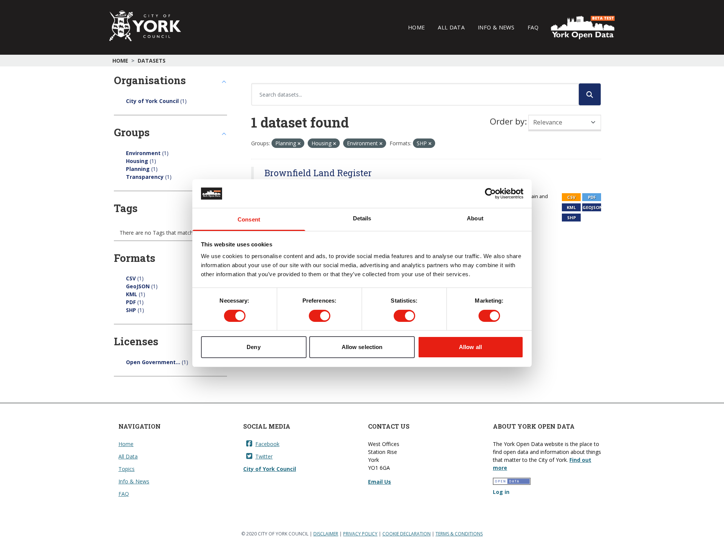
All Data (451, 27)
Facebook (267, 444)
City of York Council (269, 468)
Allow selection (362, 347)
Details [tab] (362, 218)
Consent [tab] (249, 219)
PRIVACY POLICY (360, 534)
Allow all (470, 347)
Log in (501, 491)
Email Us (379, 481)
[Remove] (299, 143)
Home (416, 27)
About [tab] (475, 218)
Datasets (152, 60)
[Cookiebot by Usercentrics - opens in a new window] (490, 193)
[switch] (319, 316)
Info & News (496, 27)
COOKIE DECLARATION (406, 534)
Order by (507, 121)
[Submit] (589, 94)
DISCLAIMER (325, 534)
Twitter (264, 456)
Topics (126, 468)
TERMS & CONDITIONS (459, 534)
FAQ (533, 27)
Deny (253, 347)
